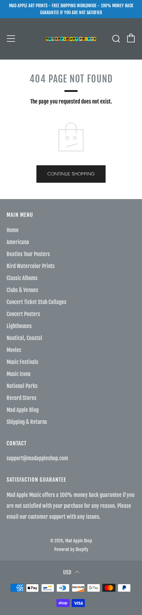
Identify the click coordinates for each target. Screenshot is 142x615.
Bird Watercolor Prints (31, 266)
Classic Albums (22, 278)
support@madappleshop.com (37, 458)
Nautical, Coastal (24, 338)
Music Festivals (22, 362)
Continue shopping (71, 173)
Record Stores (21, 398)
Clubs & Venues (22, 290)
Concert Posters (23, 314)
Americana (18, 242)
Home (13, 230)
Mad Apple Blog (23, 409)
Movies (14, 350)
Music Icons (19, 374)
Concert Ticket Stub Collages (36, 302)
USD (67, 572)
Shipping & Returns (27, 421)
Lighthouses (19, 326)
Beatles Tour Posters (28, 254)
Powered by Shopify (71, 549)
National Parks (22, 386)
